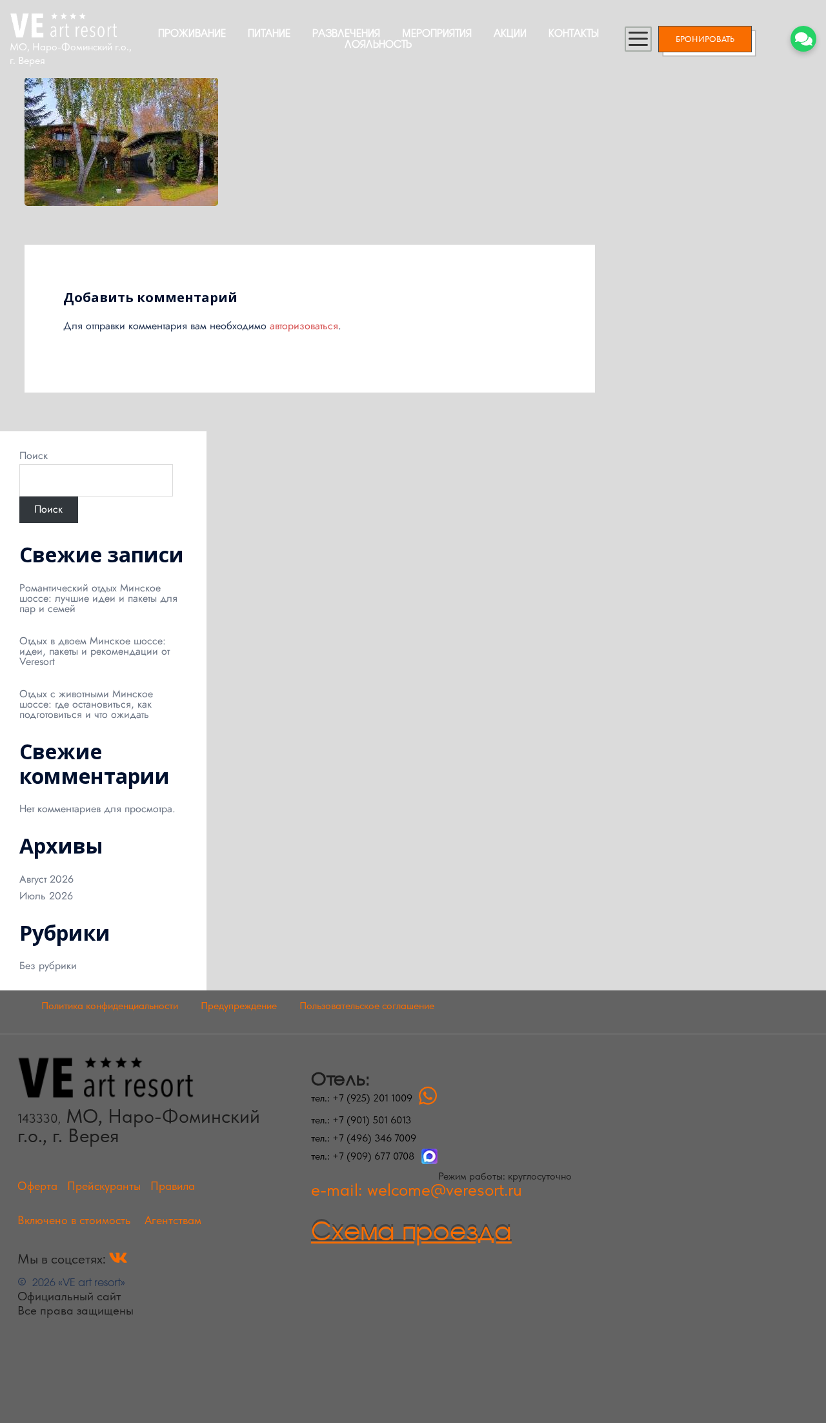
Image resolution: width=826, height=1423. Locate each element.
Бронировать (705, 39)
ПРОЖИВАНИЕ (192, 32)
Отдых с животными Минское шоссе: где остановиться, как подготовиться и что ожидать (86, 704)
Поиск (33, 456)
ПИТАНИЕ (269, 32)
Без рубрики (48, 965)
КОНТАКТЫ (573, 32)
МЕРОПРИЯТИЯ (437, 32)
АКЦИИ (510, 32)
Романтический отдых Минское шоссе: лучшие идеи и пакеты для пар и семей (98, 598)
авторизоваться (304, 325)
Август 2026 (46, 879)
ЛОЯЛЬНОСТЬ (378, 43)
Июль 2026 (46, 895)
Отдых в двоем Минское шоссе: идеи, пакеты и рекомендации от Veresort (94, 651)
